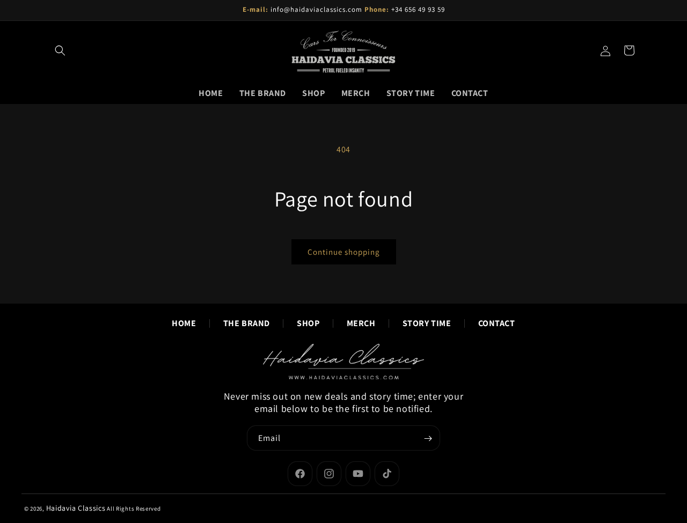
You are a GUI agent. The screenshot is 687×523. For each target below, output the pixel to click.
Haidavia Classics (76, 508)
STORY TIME (427, 323)
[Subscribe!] (428, 438)
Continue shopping (344, 252)
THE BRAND (246, 323)
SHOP (308, 323)
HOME (184, 323)
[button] (60, 50)
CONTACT (496, 323)
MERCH (361, 323)
